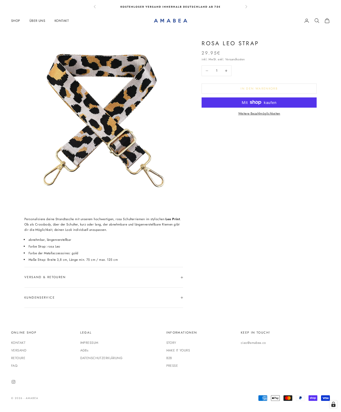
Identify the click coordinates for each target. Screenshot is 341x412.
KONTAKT (62, 20)
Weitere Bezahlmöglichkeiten (259, 113)
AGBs (84, 350)
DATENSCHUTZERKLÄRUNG (101, 358)
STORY (171, 342)
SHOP (15, 20)
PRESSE (172, 365)
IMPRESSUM (89, 342)
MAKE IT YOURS (178, 350)
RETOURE (18, 358)
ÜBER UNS (37, 20)
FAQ (14, 365)
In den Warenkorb (259, 88)
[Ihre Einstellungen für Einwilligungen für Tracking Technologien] (333, 404)
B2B (169, 358)
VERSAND (18, 350)
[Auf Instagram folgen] (13, 382)
